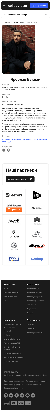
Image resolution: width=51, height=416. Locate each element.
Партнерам (31, 309)
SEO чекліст (8, 331)
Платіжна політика (33, 385)
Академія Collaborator (12, 339)
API (5, 301)
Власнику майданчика (35, 297)
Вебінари (7, 335)
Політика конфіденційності (14, 385)
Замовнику (31, 328)
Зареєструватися (39, 6)
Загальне (30, 324)
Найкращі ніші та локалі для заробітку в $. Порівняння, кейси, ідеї (24, 140)
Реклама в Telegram (34, 293)
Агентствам (31, 305)
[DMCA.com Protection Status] (6, 403)
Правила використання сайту (36, 381)
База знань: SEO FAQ (11, 361)
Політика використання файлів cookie (14, 381)
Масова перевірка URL (12, 343)
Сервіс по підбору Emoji (12, 353)
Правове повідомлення (13, 388)
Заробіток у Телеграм (35, 301)
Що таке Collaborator (11, 293)
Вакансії (30, 313)
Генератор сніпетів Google (13, 357)
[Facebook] (3, 150)
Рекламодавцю (33, 289)
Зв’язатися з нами (10, 297)
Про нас (6, 289)
